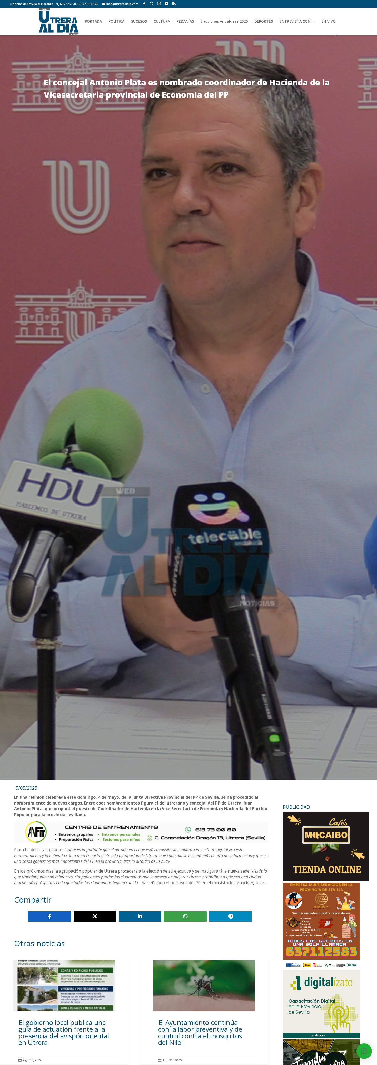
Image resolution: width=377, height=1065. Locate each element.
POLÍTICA (116, 22)
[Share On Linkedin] (140, 916)
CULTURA (162, 22)
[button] (364, 1051)
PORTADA (93, 22)
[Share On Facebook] (49, 916)
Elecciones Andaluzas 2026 (224, 22)
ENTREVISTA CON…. (297, 22)
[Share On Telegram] (230, 916)
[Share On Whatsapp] (185, 916)
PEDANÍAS (185, 22)
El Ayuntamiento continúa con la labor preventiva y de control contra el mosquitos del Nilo (204, 1012)
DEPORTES (263, 22)
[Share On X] (95, 916)
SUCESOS (139, 22)
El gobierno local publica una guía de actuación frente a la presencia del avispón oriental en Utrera (64, 1012)
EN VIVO (328, 22)
